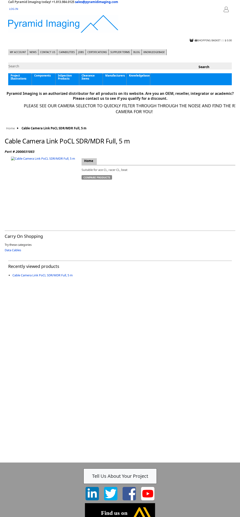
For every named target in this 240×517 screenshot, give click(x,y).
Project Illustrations (18, 77)
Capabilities (67, 52)
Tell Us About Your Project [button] (120, 476)
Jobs (81, 52)
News (33, 52)
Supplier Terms (120, 52)
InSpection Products (65, 77)
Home (10, 128)
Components (42, 75)
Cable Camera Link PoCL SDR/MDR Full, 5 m (42, 275)
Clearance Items (88, 77)
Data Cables (13, 250)
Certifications (97, 52)
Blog (136, 52)
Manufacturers (115, 75)
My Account (18, 52)
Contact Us (47, 52)
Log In (13, 9)
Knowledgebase (154, 52)
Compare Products (96, 177)
